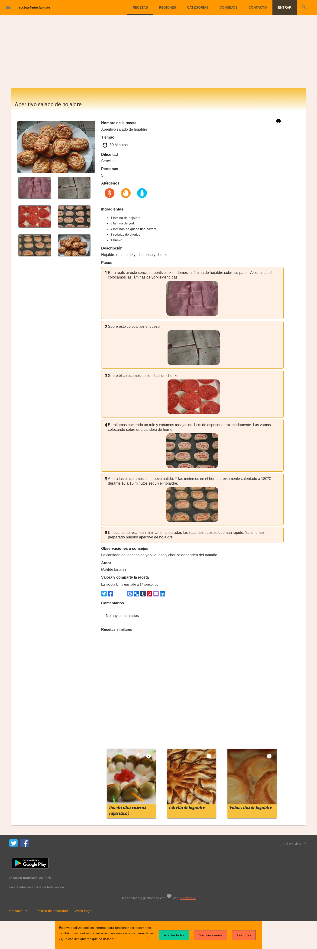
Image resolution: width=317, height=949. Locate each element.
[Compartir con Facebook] (110, 593)
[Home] (35, 7)
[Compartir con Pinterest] (149, 593)
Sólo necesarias (210, 935)
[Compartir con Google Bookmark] (130, 593)
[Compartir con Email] (156, 593)
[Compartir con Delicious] (136, 593)
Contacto (258, 7)
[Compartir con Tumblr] (143, 593)
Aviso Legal (83, 911)
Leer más (244, 935)
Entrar (284, 7)
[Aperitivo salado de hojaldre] (34, 187)
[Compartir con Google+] (123, 593)
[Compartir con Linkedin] (162, 593)
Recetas (140, 7)
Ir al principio (295, 843)
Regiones (167, 7)
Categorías (197, 7)
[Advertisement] (158, 53)
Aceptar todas (174, 935)
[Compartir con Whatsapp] (117, 593)
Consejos (228, 7)
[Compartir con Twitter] (104, 593)
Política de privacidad (52, 911)
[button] (8, 7)
